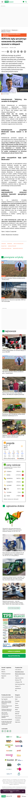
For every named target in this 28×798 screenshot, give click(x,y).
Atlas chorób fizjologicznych (5, 713)
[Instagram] (5, 731)
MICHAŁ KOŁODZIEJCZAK (6, 248)
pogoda (10, 443)
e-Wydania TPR (18, 682)
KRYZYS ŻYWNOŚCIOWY (18, 243)
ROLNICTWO (3, 246)
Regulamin (4, 676)
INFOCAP (17, 713)
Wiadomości (14, 30)
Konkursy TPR (18, 680)
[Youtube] (8, 731)
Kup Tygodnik (4, 699)
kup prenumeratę (14, 656)
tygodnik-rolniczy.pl (5, 30)
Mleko (16, 709)
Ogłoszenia (17, 722)
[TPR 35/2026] (14, 630)
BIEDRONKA (9, 243)
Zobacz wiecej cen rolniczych (11, 499)
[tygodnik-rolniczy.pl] (9, 2)
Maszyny (17, 707)
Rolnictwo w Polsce (5, 31)
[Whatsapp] (21, 52)
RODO (3, 678)
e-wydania (17, 720)
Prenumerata (18, 718)
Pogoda (17, 676)
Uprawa (17, 705)
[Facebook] (8, 52)
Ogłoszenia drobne (19, 678)
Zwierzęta (17, 711)
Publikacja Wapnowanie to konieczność (7, 706)
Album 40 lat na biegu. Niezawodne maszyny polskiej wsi (6, 703)
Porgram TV (17, 686)
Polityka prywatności (6, 673)
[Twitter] (11, 52)
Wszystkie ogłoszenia (14, 608)
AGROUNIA (3, 243)
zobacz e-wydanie (14, 651)
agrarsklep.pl (18, 688)
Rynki (16, 699)
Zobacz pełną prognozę (9, 458)
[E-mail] (18, 52)
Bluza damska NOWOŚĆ (7, 719)
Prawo (16, 703)
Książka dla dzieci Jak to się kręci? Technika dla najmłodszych (7, 723)
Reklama (3, 671)
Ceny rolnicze (18, 715)
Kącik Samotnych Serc (20, 684)
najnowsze (10, 331)
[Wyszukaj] (26, 1)
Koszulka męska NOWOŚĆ (5, 716)
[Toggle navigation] (2, 1)
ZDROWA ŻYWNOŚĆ (12, 246)
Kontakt (3, 669)
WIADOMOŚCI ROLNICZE (18, 248)
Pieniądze (17, 701)
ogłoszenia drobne (15, 505)
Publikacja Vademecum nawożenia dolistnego (7, 710)
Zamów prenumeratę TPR (7, 697)
